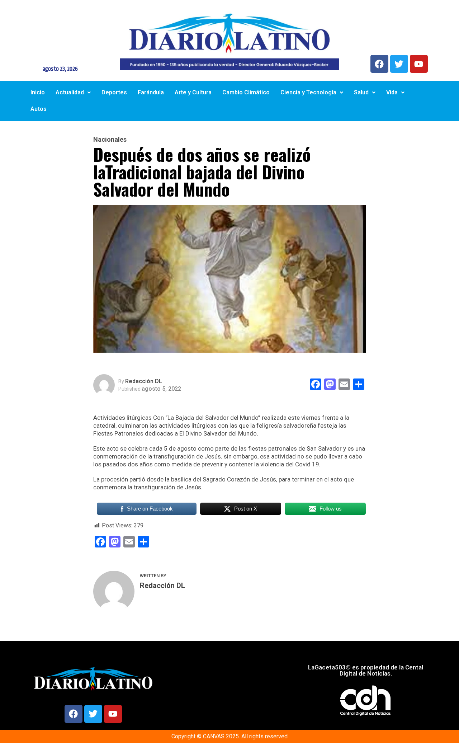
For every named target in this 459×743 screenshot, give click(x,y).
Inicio (37, 92)
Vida (392, 92)
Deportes (114, 92)
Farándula (151, 92)
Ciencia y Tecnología (308, 92)
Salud (361, 92)
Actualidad (70, 92)
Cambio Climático (246, 92)
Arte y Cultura (193, 92)
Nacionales (110, 139)
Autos (38, 108)
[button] (73, 92)
